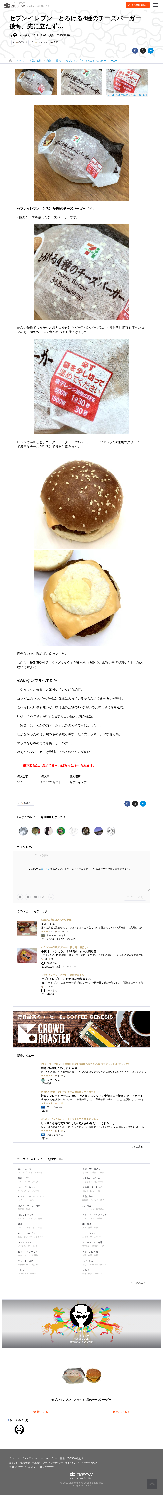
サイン (21, 1218)
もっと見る (137, 1146)
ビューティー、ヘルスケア (31, 1196)
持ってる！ (43, 1411)
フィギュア (87, 1182)
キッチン (86, 1172)
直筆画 (99, 1218)
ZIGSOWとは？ (75, 1458)
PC (19, 1172)
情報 (84, 1273)
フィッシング (34, 1191)
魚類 (84, 1255)
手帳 (28, 1209)
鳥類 (96, 1255)
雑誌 (90, 1227)
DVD (20, 1182)
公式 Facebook (18, 1467)
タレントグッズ (25, 1215)
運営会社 (13, 1463)
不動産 (21, 1270)
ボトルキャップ (97, 1237)
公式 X (33, 1467)
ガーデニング (88, 1209)
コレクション (89, 1233)
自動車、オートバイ (92, 1187)
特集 (62, 1458)
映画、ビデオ (24, 1178)
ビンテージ (99, 1182)
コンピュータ (24, 1169)
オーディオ (103, 1172)
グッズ (35, 1182)
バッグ (35, 1246)
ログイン (45, 868)
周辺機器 (38, 1172)
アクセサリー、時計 (92, 1242)
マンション (23, 1273)
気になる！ (122, 1411)
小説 (96, 1227)
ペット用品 (33, 1255)
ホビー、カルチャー (28, 1233)
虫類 (90, 1255)
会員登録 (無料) (138, 5)
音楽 (20, 1224)
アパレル (22, 1246)
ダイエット (23, 1200)
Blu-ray (27, 1182)
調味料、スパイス (90, 1200)
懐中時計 (86, 1246)
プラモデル (39, 1237)
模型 (20, 1237)
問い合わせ (25, 1463)
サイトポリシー (72, 1463)
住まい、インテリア (28, 1251)
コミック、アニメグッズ (94, 1215)
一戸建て (34, 1273)
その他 (85, 1270)
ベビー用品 (87, 1261)
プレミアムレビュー (32, 1458)
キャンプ (22, 1191)
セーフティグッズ (98, 1264)
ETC (92, 1191)
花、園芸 (86, 1206)
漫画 (84, 1227)
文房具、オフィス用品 (29, 1206)
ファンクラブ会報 (34, 1218)
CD (19, 1227)
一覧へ (60, 1159)
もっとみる (137, 1283)
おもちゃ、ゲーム (91, 1178)
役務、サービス (95, 1273)
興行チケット (24, 1264)
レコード (27, 1227)
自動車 (85, 1191)
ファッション (24, 1242)
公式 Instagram (46, 1467)
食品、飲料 (87, 1196)
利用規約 (36, 1463)
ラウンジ (14, 1458)
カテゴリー (51, 1458)
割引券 (35, 1264)
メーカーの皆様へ (90, 1463)
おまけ (85, 1237)
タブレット (28, 1172)
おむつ (85, 1264)
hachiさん (23, 35)
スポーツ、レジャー (28, 1187)
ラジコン (28, 1237)
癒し (32, 1200)
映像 (94, 1172)
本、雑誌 (86, 1224)
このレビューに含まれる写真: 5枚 (127, 94)
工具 (98, 1191)
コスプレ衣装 (88, 1218)
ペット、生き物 (90, 1251)
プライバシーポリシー (53, 1463)
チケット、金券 (25, 1261)
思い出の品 (37, 1227)
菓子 (102, 1200)
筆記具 (21, 1209)
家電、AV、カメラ (91, 1169)
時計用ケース (98, 1246)
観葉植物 (100, 1209)
